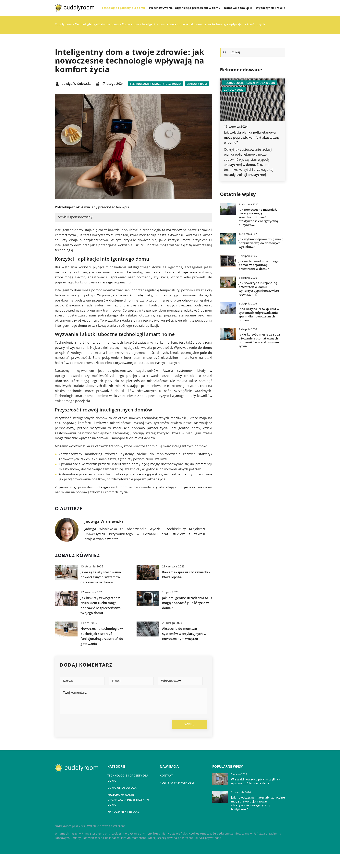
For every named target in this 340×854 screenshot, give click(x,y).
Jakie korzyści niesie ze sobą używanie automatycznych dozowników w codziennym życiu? (259, 340)
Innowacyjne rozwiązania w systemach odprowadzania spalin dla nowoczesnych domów (259, 314)
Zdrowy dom (197, 84)
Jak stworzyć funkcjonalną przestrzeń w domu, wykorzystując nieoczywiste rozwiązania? (259, 288)
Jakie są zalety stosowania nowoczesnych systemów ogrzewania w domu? (100, 577)
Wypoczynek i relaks (270, 8)
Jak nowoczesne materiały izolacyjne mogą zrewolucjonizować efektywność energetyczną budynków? (258, 217)
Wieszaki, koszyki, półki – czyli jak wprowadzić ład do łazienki (255, 781)
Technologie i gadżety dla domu (122, 8)
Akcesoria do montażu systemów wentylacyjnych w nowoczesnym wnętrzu (184, 633)
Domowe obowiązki (238, 8)
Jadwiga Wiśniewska (76, 84)
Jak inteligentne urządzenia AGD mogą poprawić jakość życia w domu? (187, 603)
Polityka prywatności (177, 782)
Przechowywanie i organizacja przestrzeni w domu (184, 8)
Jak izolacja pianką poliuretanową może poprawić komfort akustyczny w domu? (252, 137)
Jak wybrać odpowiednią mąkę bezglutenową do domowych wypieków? (261, 243)
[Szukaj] (224, 52)
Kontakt (166, 775)
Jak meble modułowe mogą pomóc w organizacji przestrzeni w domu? (259, 265)
